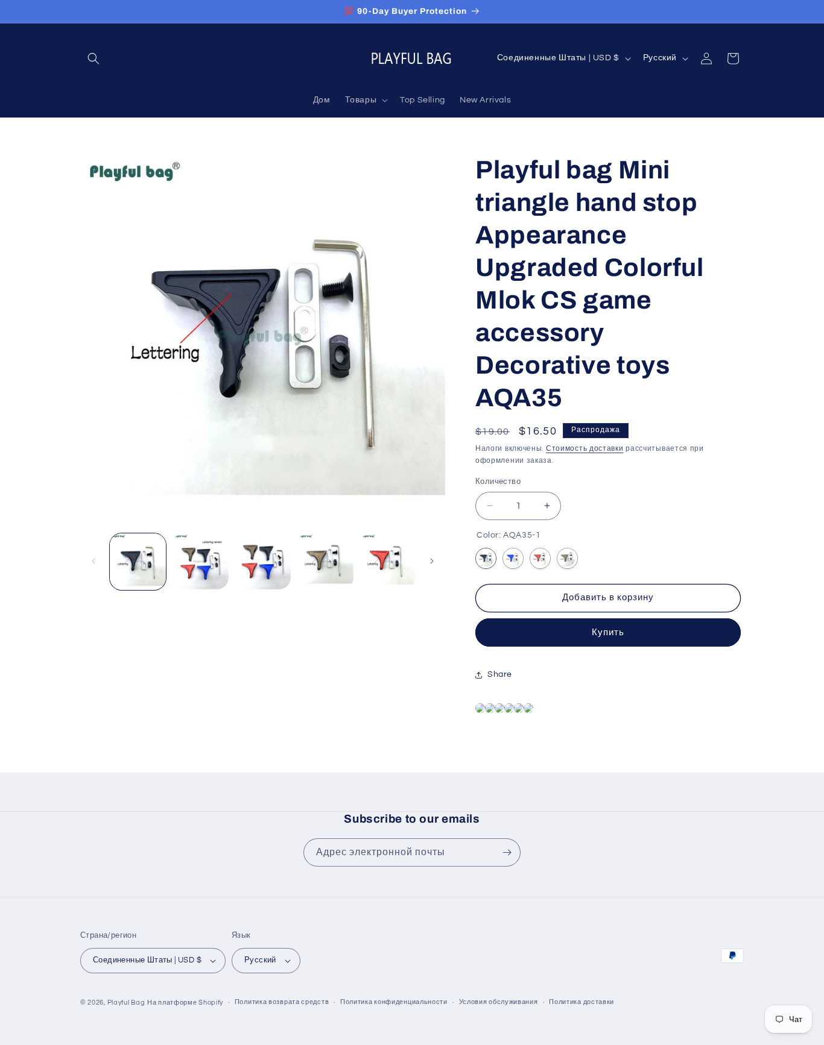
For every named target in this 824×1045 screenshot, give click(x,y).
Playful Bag (126, 1002)
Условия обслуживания (498, 1002)
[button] (93, 58)
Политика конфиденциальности (394, 1002)
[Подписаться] (506, 852)
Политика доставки (581, 1002)
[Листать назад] (93, 561)
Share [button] (499, 674)
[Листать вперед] (432, 561)
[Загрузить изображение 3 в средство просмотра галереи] (263, 561)
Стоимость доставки (585, 449)
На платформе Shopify (185, 1002)
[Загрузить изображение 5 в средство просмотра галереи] (388, 561)
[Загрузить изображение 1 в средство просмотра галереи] (138, 561)
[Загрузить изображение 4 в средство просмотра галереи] (325, 561)
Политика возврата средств (282, 1002)
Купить (608, 632)
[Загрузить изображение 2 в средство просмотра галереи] (200, 561)
